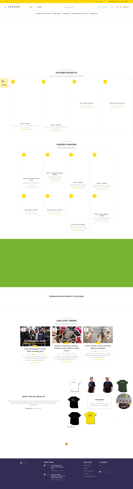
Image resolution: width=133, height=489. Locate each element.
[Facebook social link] (105, 1)
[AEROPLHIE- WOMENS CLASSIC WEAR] (31, 210)
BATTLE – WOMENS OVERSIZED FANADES (55, 270)
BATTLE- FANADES (25, 124)
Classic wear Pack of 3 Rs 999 (80, 186)
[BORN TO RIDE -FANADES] (78, 297)
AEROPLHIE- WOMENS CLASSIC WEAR (31, 270)
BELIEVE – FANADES (56, 125)
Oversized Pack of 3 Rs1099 (54, 274)
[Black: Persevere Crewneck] (55, 341)
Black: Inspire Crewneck (31, 400)
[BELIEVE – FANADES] (55, 101)
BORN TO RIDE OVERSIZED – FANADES (101, 400)
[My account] (117, 7)
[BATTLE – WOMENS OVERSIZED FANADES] (55, 210)
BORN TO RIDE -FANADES (78, 314)
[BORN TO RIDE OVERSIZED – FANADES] (102, 341)
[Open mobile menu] (5, 7)
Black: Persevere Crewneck (54, 400)
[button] (2, 42)
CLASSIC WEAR (28, 125)
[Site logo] (14, 7)
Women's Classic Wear (33, 273)
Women (25, 273)
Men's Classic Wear (19, 125)
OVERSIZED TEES (55, 276)
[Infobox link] (79, 447)
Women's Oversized (56, 273)
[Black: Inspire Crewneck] (31, 341)
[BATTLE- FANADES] (25, 100)
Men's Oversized (99, 403)
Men (14, 125)
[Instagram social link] (107, 1)
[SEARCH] (112, 7)
